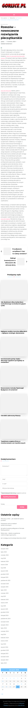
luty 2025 (3, 606)
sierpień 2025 (4, 587)
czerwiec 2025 (5, 593)
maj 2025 (3, 596)
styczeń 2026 (4, 571)
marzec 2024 (4, 641)
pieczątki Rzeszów (6, 91)
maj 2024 (3, 634)
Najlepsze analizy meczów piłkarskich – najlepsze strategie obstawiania (14, 332)
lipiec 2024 (4, 628)
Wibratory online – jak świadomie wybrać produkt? (12, 519)
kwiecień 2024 (5, 637)
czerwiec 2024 (5, 631)
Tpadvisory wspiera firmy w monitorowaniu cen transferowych (13, 442)
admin (2, 41)
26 (10, 687)
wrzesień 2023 (5, 656)
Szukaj (2, 504)
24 (2, 687)
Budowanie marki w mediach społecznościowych (9, 524)
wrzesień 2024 (5, 622)
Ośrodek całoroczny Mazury (10, 415)
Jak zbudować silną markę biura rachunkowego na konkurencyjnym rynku (13, 303)
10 (2, 681)
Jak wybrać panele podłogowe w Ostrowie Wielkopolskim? (12, 529)
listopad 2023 (4, 653)
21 (17, 684)
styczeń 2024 (4, 647)
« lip (2, 694)
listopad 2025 (4, 577)
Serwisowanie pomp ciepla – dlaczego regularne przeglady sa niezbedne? (12, 360)
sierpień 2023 (4, 660)
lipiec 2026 (4, 552)
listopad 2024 (4, 615)
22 (21, 684)
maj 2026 (3, 558)
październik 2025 (5, 580)
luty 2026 (3, 568)
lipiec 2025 (4, 590)
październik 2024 (5, 618)
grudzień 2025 (5, 574)
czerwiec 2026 (5, 555)
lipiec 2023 (4, 663)
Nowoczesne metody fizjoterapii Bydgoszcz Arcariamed (12, 389)
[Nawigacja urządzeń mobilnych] (14, 14)
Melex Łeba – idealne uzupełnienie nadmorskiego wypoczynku (10, 534)
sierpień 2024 (4, 625)
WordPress (21, 705)
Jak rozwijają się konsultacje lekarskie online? (13, 538)
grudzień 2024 (5, 612)
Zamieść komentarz (6, 44)
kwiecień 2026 (5, 561)
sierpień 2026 (4, 549)
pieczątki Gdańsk (5, 219)
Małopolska (4, 24)
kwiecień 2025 (5, 599)
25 (6, 687)
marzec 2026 (4, 564)
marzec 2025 (4, 602)
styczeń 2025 (4, 609)
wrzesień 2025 (5, 583)
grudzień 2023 (5, 650)
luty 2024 (3, 644)
